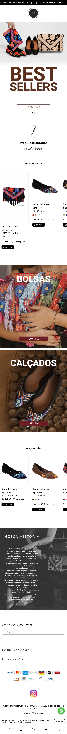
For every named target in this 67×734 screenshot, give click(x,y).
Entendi (59, 721)
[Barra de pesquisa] (33, 729)
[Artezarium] (8, 729)
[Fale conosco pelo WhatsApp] (61, 710)
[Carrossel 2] (33, 391)
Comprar (7, 247)
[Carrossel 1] (33, 69)
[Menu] (21, 729)
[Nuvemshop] (33, 713)
